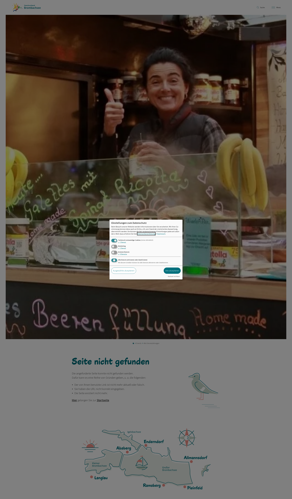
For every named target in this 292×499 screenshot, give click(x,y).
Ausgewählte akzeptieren (123, 270)
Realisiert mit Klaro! (174, 276)
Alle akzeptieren (172, 270)
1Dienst (122, 242)
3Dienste (122, 254)
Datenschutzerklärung (146, 234)
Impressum (160, 234)
